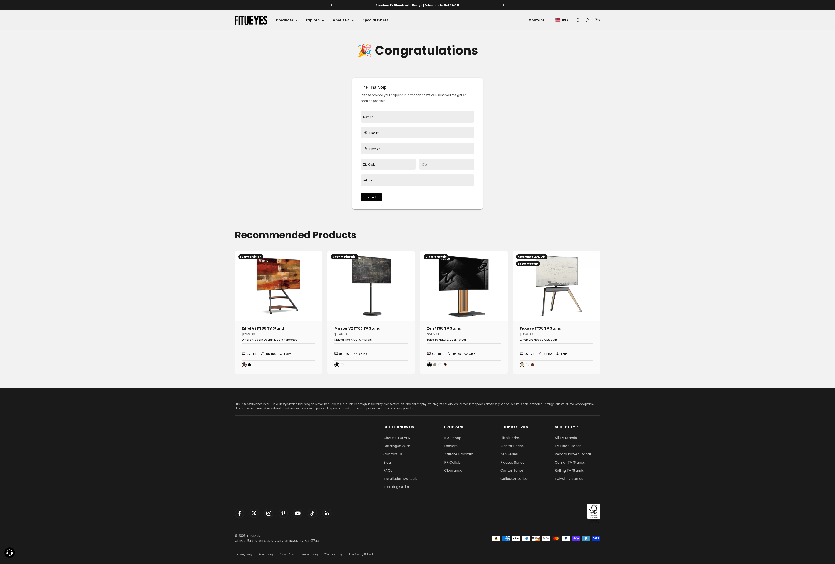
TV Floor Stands (568, 445)
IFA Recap (452, 437)
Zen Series (509, 454)
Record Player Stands (573, 454)
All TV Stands (566, 437)
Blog (387, 462)
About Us (341, 20)
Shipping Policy (243, 554)
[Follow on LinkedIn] (327, 513)
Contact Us (393, 454)
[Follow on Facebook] (239, 513)
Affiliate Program (458, 454)
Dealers (451, 445)
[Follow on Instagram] (269, 513)
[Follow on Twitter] (254, 513)
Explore (313, 20)
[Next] (503, 5)
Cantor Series (512, 470)
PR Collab (452, 462)
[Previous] (331, 5)
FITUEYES (253, 536)
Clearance (453, 470)
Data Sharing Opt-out (360, 554)
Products (284, 20)
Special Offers (375, 20)
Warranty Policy (333, 554)
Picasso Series (512, 462)
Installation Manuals (400, 478)
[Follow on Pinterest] (283, 513)
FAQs (387, 470)
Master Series (512, 445)
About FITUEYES (396, 437)
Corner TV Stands (570, 462)
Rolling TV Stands (569, 470)
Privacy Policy (287, 554)
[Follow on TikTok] (312, 513)
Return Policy (266, 554)
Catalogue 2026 (396, 445)
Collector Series (514, 478)
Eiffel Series (510, 437)
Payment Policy (309, 554)
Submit (371, 197)
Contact (536, 20)
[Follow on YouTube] (298, 513)
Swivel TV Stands (569, 478)
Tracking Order (396, 486)
